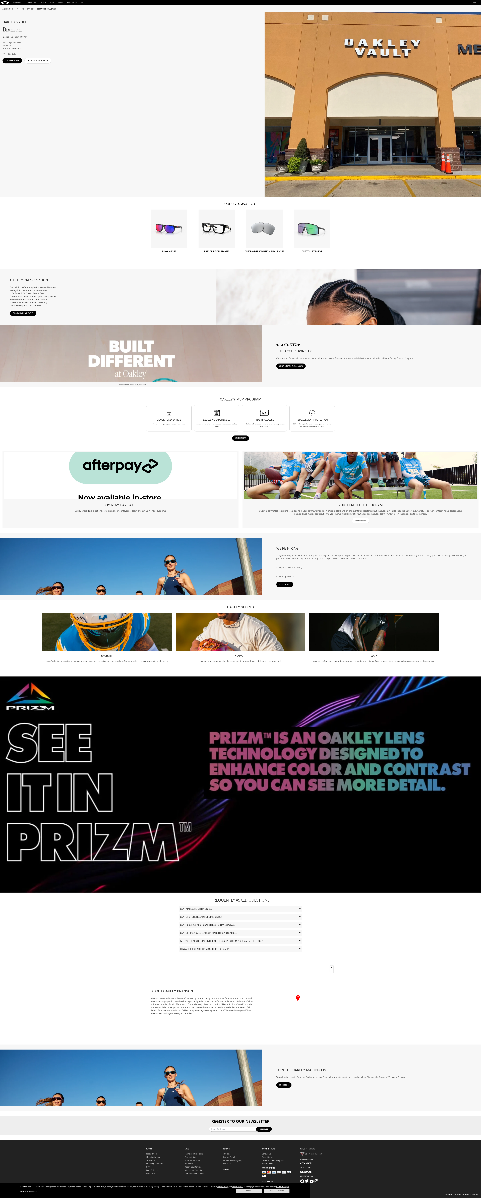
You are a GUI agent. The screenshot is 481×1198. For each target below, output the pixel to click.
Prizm (52, 3)
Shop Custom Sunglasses (291, 366)
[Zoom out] (331, 971)
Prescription (72, 3)
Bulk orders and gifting (233, 1160)
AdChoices (189, 1163)
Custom (43, 3)
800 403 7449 (267, 1163)
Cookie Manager (282, 1187)
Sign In (473, 3)
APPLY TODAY (284, 584)
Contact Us (266, 1154)
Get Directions (12, 60)
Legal (187, 1149)
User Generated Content (195, 1173)
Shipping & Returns (154, 1163)
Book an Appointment (23, 313)
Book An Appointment (38, 60)
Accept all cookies (276, 1191)
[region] (298, 1002)
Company (226, 1149)
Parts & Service (152, 1170)
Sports (60, 3)
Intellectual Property (193, 1170)
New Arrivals (18, 3)
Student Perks (305, 1167)
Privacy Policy (222, 1187)
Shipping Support (153, 1157)
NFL (82, 3)
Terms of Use (190, 1157)
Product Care (151, 1154)
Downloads (151, 1173)
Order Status (267, 1157)
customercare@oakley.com (273, 1160)
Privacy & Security (192, 1160)
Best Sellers (31, 3)
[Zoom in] (331, 967)
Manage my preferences (29, 1191)
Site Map (227, 1163)
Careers (226, 1169)
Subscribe (283, 1085)
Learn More (240, 438)
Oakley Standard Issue (314, 1154)
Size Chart (150, 1160)
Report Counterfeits (193, 1167)
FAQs (148, 1167)
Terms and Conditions (194, 1154)
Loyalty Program (306, 1159)
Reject (249, 1191)
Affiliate (226, 1154)
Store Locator (267, 1181)
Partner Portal (229, 1157)
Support (149, 1149)
